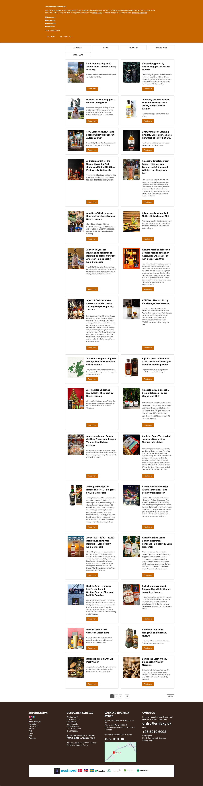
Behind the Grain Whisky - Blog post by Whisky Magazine (155, 661)
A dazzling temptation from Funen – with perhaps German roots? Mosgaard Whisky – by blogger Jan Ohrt (155, 167)
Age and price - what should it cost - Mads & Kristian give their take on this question (156, 361)
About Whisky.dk (35, 721)
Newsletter (33, 724)
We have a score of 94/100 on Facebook (82, 743)
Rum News (133, 47)
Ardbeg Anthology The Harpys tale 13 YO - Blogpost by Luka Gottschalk (100, 489)
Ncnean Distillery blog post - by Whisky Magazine (100, 101)
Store (31, 719)
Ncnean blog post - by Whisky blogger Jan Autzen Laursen (156, 66)
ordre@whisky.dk (73, 726)
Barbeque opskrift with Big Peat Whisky (99, 660)
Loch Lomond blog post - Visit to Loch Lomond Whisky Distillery (101, 66)
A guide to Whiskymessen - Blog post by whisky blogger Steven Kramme (100, 216)
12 (127, 696)
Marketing (51, 20)
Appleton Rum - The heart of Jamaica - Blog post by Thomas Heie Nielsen (156, 439)
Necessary (51, 17)
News (105, 47)
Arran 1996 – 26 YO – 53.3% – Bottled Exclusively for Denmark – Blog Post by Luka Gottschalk (101, 542)
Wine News (78, 55)
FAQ (30, 731)
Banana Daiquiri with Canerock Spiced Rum (97, 631)
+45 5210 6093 (154, 731)
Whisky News (161, 47)
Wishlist (31, 728)
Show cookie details (52, 30)
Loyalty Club (33, 726)
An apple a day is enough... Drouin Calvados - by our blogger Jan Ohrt (155, 392)
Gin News (78, 47)
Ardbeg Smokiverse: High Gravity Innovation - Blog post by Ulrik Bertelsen (155, 489)
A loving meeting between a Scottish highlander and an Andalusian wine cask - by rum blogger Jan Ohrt (156, 254)
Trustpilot (32, 738)
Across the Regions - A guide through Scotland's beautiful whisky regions (101, 361)
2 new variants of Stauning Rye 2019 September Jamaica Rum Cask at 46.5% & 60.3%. (157, 134)
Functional (51, 23)
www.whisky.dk (72, 724)
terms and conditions (139, 13)
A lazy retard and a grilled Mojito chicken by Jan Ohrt (155, 214)
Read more (92, 88)
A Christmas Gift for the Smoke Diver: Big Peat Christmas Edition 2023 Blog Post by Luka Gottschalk (100, 165)
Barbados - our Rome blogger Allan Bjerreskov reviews (154, 632)
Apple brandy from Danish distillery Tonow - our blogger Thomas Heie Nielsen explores (101, 441)
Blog (30, 735)
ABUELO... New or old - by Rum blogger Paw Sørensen (156, 302)
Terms (31, 733)
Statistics (51, 26)
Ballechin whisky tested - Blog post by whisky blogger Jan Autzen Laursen (156, 589)
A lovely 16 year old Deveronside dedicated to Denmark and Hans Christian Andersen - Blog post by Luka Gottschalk (100, 255)
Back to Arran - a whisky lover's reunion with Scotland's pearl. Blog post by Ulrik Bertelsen (99, 590)
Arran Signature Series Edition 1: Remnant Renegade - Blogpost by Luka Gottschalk (157, 542)
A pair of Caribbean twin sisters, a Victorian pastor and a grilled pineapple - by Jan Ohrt (100, 305)
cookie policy (97, 13)
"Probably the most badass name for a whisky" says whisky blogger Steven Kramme (155, 104)
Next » (170, 696)
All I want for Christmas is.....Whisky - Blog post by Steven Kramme (99, 392)
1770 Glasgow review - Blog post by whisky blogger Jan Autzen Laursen (100, 134)
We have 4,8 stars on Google (77, 745)
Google (129, 734)
